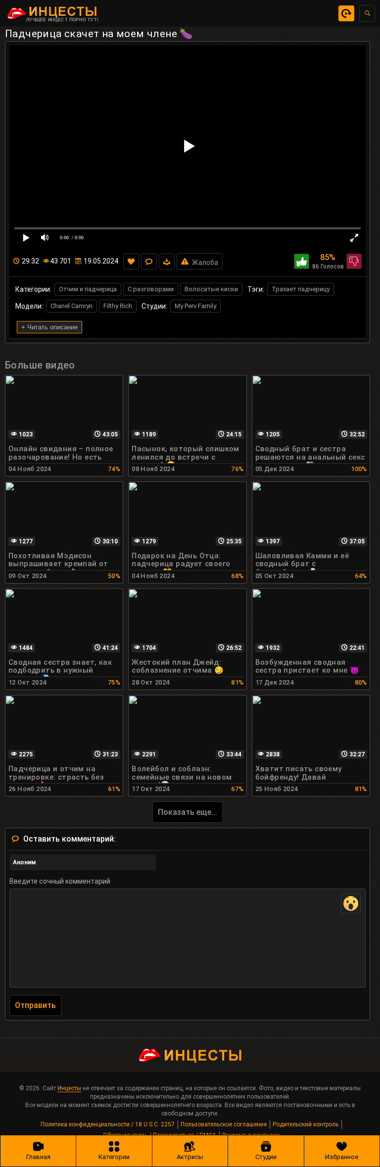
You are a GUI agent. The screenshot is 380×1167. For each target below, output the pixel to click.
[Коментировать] (149, 261)
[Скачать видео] (167, 261)
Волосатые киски (211, 289)
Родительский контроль (305, 1124)
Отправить (35, 1005)
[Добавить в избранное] (131, 261)
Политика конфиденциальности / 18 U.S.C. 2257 (108, 1124)
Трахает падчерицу (301, 289)
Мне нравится (301, 261)
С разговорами (151, 289)
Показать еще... (187, 812)
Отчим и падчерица (88, 289)
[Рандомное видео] (346, 13)
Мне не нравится (354, 261)
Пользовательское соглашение (224, 1124)
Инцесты (69, 1088)
